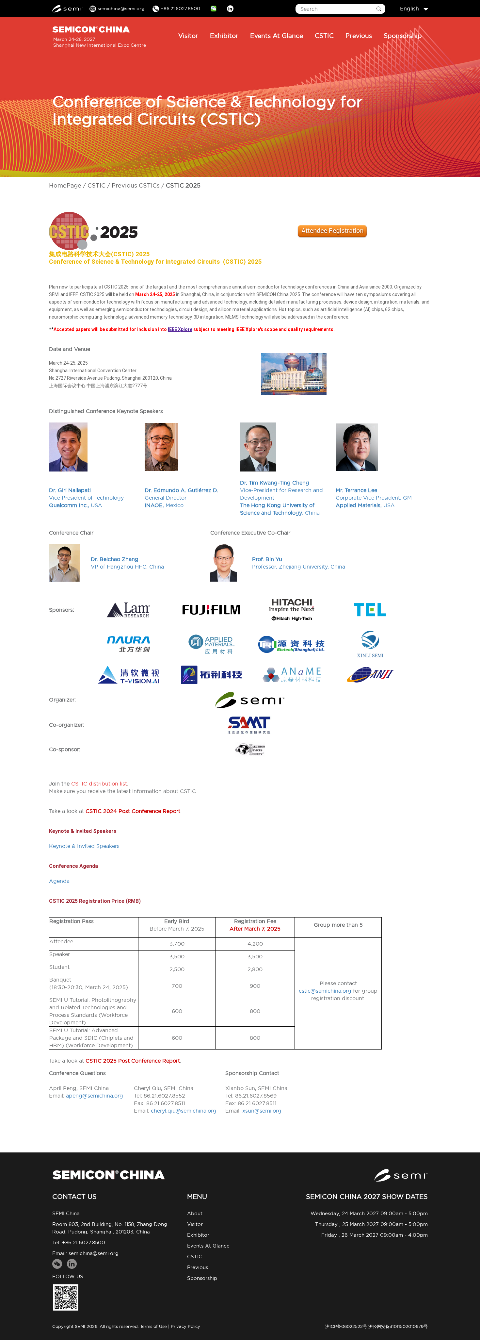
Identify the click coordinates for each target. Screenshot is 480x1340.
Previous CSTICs (136, 185)
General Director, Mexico (181, 497)
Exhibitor (224, 35)
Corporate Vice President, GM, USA (374, 497)
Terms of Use (153, 1326)
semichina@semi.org (94, 1253)
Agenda (59, 881)
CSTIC (324, 35)
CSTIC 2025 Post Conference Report (133, 1061)
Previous (358, 35)
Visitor (188, 35)
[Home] (108, 1175)
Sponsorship (403, 35)
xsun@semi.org (261, 1111)
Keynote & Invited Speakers (84, 846)
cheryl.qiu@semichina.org (183, 1111)
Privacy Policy (185, 1326)
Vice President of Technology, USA (86, 497)
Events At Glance (276, 35)
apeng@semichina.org (94, 1096)
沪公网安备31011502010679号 (398, 1326)
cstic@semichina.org (325, 991)
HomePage (65, 185)
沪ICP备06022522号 (346, 1326)
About (194, 1213)
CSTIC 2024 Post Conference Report (133, 811)
